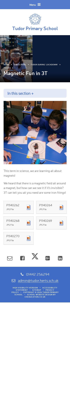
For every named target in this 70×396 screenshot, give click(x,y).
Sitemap (36, 290)
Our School (20, 64)
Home (6, 64)
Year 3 (7, 68)
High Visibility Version (25, 288)
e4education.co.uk (35, 297)
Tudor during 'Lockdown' (44, 64)
